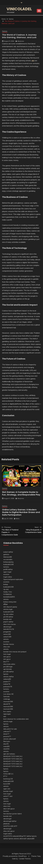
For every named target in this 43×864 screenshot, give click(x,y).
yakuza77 (7, 731)
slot (4, 716)
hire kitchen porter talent (12, 814)
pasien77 (6, 681)
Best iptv (6, 741)
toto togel (7, 654)
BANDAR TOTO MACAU (12, 756)
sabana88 (7, 679)
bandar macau (8, 644)
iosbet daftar (8, 552)
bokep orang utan (9, 602)
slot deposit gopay (10, 607)
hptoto (5, 674)
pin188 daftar (8, 672)
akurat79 (6, 704)
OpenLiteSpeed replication (13, 579)
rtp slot (6, 589)
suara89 (6, 746)
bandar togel (8, 791)
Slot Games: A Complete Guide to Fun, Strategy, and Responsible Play (21, 493)
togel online (7, 577)
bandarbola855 (9, 597)
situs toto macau (9, 624)
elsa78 (5, 744)
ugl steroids (7, 669)
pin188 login (8, 667)
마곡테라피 (7, 594)
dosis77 (6, 734)
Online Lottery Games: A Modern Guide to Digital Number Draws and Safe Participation (21, 512)
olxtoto (6, 599)
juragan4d (7, 632)
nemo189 (7, 634)
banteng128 (8, 779)
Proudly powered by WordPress (15, 856)
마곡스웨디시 (8, 774)
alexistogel (7, 627)
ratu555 (6, 749)
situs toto (6, 806)
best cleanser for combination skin (16, 719)
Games (4, 31)
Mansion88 (7, 557)
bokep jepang (8, 562)
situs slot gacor (9, 831)
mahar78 (6, 684)
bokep (5, 584)
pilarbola (6, 824)
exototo (6, 574)
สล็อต (5, 604)
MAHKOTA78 (8, 629)
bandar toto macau (10, 652)
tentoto (6, 567)
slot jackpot (22, 652)
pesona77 (7, 736)
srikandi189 (17, 836)
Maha (17, 519)
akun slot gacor (9, 809)
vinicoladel (19, 9)
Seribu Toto (7, 592)
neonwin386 (8, 701)
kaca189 (6, 784)
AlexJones (20, 41)
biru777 (6, 662)
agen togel (7, 572)
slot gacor (7, 657)
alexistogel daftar (9, 821)
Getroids (6, 696)
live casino (7, 711)
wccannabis (7, 559)
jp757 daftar (26, 836)
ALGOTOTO (7, 836)
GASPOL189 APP (10, 826)
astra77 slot (7, 796)
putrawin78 (7, 686)
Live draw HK (8, 694)
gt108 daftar (8, 617)
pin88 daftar (8, 569)
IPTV (5, 776)
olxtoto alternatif (9, 739)
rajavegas (7, 714)
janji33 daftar (8, 622)
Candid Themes (25, 859)
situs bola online (9, 664)
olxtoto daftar (8, 676)
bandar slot (7, 619)
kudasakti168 (8, 564)
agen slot (6, 789)
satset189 (7, 637)
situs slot (6, 647)
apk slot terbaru (9, 754)
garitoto (6, 554)
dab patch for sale (10, 729)
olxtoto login (8, 609)
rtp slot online (8, 614)
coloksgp (6, 699)
